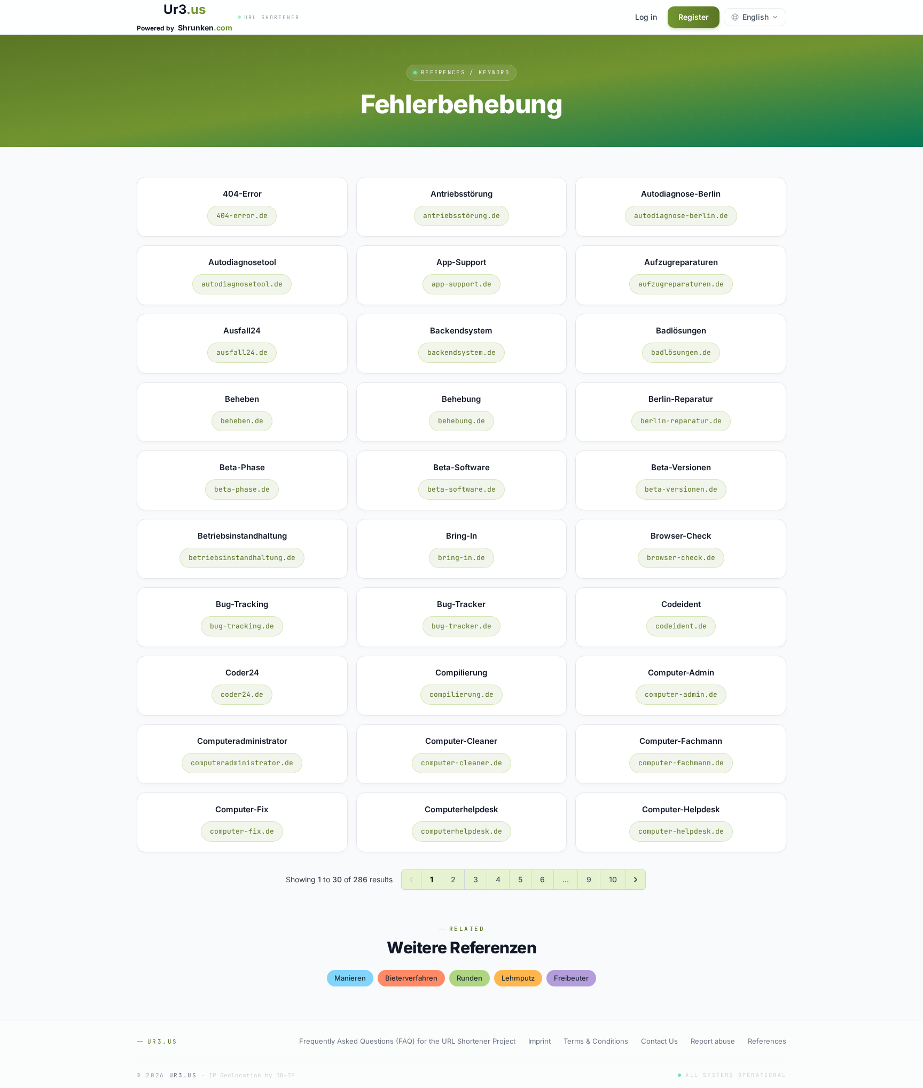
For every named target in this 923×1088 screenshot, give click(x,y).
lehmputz (518, 978)
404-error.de (242, 215)
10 (613, 879)
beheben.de (242, 420)
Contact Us (659, 1041)
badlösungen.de (681, 352)
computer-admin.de (681, 694)
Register (693, 16)
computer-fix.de (242, 831)
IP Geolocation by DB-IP (252, 1075)
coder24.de (242, 694)
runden (469, 978)
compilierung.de (461, 694)
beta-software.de (461, 489)
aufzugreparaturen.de (681, 284)
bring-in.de (461, 557)
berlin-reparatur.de (681, 420)
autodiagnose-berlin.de (681, 215)
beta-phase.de (242, 489)
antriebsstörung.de (461, 215)
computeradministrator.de (242, 762)
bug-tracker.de (461, 626)
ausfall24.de (242, 352)
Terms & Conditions (596, 1041)
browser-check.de (681, 557)
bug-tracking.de (242, 626)
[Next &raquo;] (635, 879)
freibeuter (571, 978)
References (767, 1041)
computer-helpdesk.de (681, 831)
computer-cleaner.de (461, 762)
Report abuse (713, 1041)
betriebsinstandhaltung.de (242, 557)
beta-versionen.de (681, 489)
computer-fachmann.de (681, 762)
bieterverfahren (411, 978)
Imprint (539, 1041)
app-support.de (461, 284)
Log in (646, 16)
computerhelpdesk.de (461, 831)
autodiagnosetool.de (242, 284)
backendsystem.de (461, 352)
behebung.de (461, 420)
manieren (350, 978)
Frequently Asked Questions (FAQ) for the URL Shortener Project (407, 1041)
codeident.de (681, 626)
